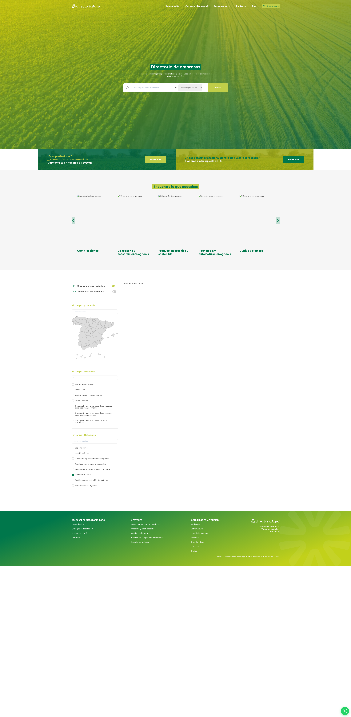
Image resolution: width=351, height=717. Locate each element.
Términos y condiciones (226, 556)
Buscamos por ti (79, 533)
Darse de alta (78, 524)
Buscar (217, 88)
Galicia (194, 551)
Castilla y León (198, 542)
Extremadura (197, 529)
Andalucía (195, 524)
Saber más (155, 160)
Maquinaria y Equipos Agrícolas (146, 524)
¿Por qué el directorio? (82, 529)
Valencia (195, 538)
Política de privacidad (255, 556)
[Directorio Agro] (86, 6)
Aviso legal (241, 556)
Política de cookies (272, 556)
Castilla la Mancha (199, 533)
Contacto (76, 538)
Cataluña (195, 547)
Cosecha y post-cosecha (142, 529)
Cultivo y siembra (139, 533)
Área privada (273, 6)
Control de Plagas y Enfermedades (147, 538)
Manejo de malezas (140, 542)
